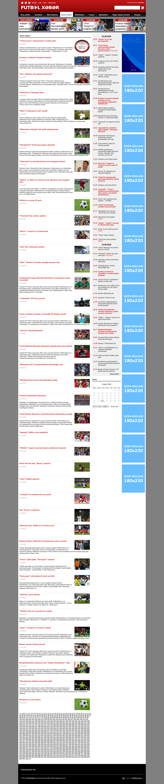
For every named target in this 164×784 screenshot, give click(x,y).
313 (39, 735)
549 (57, 753)
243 (36, 730)
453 (45, 746)
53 (59, 715)
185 (70, 724)
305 (85, 733)
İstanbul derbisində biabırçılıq (32, 396)
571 (54, 755)
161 (66, 723)
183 (63, 724)
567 (42, 755)
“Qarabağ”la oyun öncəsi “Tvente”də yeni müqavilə (107, 212)
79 (44, 717)
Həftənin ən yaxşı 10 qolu (30, 200)
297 (60, 733)
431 (48, 744)
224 (48, 728)
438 (70, 744)
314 (42, 735)
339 (48, 737)
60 (75, 715)
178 (48, 724)
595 (57, 757)
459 (63, 746)
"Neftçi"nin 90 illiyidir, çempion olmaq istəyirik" (107, 206)
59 (72, 715)
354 (23, 739)
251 (60, 730)
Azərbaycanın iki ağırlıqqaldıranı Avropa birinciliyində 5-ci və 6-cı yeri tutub (108, 91)
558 (85, 753)
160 (63, 723)
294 (51, 733)
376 (20, 741)
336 (39, 737)
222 (42, 728)
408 (48, 742)
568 (45, 755)
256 (76, 730)
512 (85, 750)
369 (70, 739)
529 (66, 751)
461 (70, 746)
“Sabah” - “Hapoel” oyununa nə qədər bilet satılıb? (109, 318)
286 (26, 733)
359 (39, 739)
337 (42, 737)
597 (63, 757)
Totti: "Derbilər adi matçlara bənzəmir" (36, 74)
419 (82, 742)
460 (66, 746)
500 (48, 750)
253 (66, 730)
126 (30, 721)
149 (30, 723)
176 (42, 724)
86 (59, 717)
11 (40, 714)
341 (54, 737)
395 (79, 741)
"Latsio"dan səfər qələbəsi (107, 239)
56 (66, 715)
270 (48, 732)
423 (23, 744)
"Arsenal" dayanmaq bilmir (31, 330)
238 (20, 730)
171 (26, 724)
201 (48, 726)
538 (23, 753)
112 (57, 719)
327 (82, 735)
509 (76, 750)
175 (39, 724)
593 (51, 757)
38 (27, 715)
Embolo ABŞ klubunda (106, 293)
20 (59, 714)
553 (70, 753)
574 (63, 755)
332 (26, 737)
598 (66, 757)
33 (88, 714)
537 (20, 753)
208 (70, 726)
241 (30, 730)
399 (20, 742)
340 (51, 737)
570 (51, 755)
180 (54, 724)
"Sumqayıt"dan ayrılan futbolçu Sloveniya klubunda (108, 338)
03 (94, 393)
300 (70, 733)
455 (51, 746)
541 (33, 753)
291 (42, 733)
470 (26, 748)
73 (31, 717)
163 (73, 723)
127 (33, 721)
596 (60, 757)
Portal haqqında (26, 769)
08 (115, 393)
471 (30, 748)
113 (60, 719)
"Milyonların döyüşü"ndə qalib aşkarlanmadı (38, 129)
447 (26, 746)
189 (82, 724)
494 (30, 750)
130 (42, 721)
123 (20, 721)
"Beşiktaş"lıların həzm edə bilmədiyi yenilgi (38, 380)
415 (69, 742)
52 (57, 715)
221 (39, 728)
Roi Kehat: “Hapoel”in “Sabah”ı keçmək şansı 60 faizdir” (107, 165)
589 (39, 757)
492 (23, 750)
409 (51, 742)
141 (76, 721)
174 (36, 724)
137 (63, 721)
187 (76, 724)
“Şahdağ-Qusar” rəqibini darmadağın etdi (106, 266)
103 (30, 719)
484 (70, 748)
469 (23, 748)
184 (66, 724)
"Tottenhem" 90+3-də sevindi (32, 298)
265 (33, 732)
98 (85, 717)
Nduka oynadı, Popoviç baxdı (32, 644)
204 (57, 726)
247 (48, 730)
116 (69, 719)
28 (77, 714)
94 (77, 717)
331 (23, 737)
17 (53, 714)
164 (76, 723)
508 (73, 750)
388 (57, 741)
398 (88, 741)
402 (30, 742)
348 (76, 737)
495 (33, 750)
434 (57, 744)
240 (26, 730)
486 (76, 748)
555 (76, 753)
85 (57, 717)
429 (42, 744)
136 (60, 721)
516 (26, 751)
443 (85, 744)
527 (60, 751)
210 (76, 726)
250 (57, 730)
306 (88, 733)
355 (26, 739)
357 (33, 739)
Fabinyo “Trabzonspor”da (107, 343)
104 (33, 719)
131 (45, 721)
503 (57, 750)
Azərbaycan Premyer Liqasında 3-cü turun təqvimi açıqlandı (108, 273)
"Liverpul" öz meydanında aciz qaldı (35, 494)
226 (54, 728)
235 (82, 728)
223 (45, 728)
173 (33, 724)
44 (40, 715)
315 (45, 735)
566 (39, 755)
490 (88, 748)
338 (45, 737)
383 (42, 741)
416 (72, 742)
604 (85, 757)
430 (45, 744)
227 (57, 728)
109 (48, 719)
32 (86, 714)
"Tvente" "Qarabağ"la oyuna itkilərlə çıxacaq (107, 76)
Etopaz (137, 15)
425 (30, 744)
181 (57, 724)
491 (20, 750)
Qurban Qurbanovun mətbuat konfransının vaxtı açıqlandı (108, 324)
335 (36, 737)
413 (63, 742)
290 (39, 733)
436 (63, 744)
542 (36, 753)
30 (81, 714)
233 (76, 728)
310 (30, 735)
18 (55, 714)
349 (79, 737)
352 (88, 737)
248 (51, 730)
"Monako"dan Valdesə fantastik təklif (35, 681)
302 (76, 733)
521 (42, 751)
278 (73, 732)
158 (57, 723)
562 (26, 755)
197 (36, 726)
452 (42, 746)
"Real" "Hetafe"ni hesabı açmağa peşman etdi (39, 262)
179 (51, 724)
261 (20, 732)
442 (82, 744)
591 (45, 757)
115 (66, 719)
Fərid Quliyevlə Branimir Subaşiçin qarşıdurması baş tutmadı (45, 346)
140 (73, 721)
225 (51, 728)
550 (60, 753)
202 (51, 726)
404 (36, 742)
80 (46, 717)
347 (73, 737)
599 (70, 757)
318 (54, 735)
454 (48, 746)
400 (23, 742)
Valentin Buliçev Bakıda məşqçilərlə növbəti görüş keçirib (107, 110)
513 (88, 750)
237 (88, 728)
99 (88, 717)
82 (51, 717)
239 (23, 730)
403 (33, 742)
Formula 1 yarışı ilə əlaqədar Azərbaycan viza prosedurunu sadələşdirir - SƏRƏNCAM (108, 101)
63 (81, 715)
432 (51, 744)
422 (20, 744)
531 (73, 751)
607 (23, 758)
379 (30, 741)
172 (30, 724)
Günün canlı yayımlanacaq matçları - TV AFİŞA (107, 200)
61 (77, 715)
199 (42, 726)
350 (82, 737)
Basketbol (103, 15)
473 (36, 748)
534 (82, 751)
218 (30, 728)
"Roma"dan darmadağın (106, 217)
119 (77, 719)
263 (26, 732)
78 (42, 717)
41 (33, 715)
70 (24, 717)
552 (66, 753)
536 (88, 751)
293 (48, 733)
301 (73, 733)
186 (73, 724)
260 (88, 730)
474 (39, 748)
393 (73, 741)
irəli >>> (28, 758)
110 (51, 719)
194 (26, 726)
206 (63, 726)
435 (60, 744)
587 (33, 757)
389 (60, 741)
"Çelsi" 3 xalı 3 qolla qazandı (108, 229)
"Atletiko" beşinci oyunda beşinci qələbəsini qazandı (42, 448)
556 (79, 753)
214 (88, 726)
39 (29, 715)
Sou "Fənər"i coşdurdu (29, 510)
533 (79, 751)
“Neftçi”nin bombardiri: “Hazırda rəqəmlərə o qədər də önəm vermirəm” (108, 311)
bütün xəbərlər (114, 374)
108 (45, 719)
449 (33, 746)
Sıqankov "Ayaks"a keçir (106, 298)
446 (23, 746)
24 (68, 714)
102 (26, 719)
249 (54, 730)
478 (51, 748)
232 (73, 728)
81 (48, 717)
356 (30, 739)
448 (30, 746)
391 (66, 741)
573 (60, 755)
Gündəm (38, 15)
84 (55, 717)
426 (33, 744)
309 (26, 735)
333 (30, 737)
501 (51, 750)
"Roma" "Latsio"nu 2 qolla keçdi (33, 231)
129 (39, 721)
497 (39, 750)
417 (76, 742)
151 (36, 723)
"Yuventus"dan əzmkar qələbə (32, 216)
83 (53, 717)
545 (45, 753)
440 (76, 744)
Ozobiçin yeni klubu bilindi (107, 185)
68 (20, 717)
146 (20, 723)
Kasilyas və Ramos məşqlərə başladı (35, 57)
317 (51, 735)
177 (45, 724)
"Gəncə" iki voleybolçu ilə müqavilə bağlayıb (107, 172)
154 (45, 723)
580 (82, 755)
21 (62, 714)
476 (45, 748)
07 (111, 393)
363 (51, 739)
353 (20, 739)
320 (60, 735)
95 (79, 717)
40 (31, 715)
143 (82, 721)
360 (42, 739)
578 (76, 755)
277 (70, 732)
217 (26, 728)
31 (83, 714)
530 (70, 751)
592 (48, 757)
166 (82, 723)
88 (64, 717)
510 (79, 750)
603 (82, 757)
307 (20, 735)
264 (30, 732)
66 (88, 715)
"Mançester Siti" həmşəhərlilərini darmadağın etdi (41, 364)
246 (45, 730)
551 (63, 753)
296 (57, 733)
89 (66, 717)
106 (39, 719)
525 (54, 751)
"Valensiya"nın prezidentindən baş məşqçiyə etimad (42, 161)
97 (83, 717)
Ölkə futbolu (52, 15)
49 (51, 715)
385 (48, 741)
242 (33, 730)
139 (70, 721)
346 (70, 737)
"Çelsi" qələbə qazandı (29, 479)
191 (88, 724)
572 (57, 755)
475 (42, 748)
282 (85, 732)
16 (51, 714)
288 (33, 733)
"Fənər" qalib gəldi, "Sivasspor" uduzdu (37, 559)
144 (85, 721)
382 (39, 741)
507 (70, 750)
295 (54, 733)
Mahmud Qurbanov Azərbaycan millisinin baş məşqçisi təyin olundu (107, 331)
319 (57, 735)
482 (63, 748)
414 (66, 742)
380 (33, 741)
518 (33, 751)
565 (36, 755)
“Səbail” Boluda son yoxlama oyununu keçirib (108, 248)
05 (102, 393)
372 (79, 739)
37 (24, 715)
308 (23, 735)
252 (63, 730)
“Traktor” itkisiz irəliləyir (106, 235)
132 (48, 721)
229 (63, 728)
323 (69, 735)
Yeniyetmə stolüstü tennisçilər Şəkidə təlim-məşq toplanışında (108, 69)
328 (85, 735)
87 (62, 717)
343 (60, 737)
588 (36, 757)
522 (45, 751)
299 (66, 733)
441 (79, 744)
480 (57, 748)
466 (85, 746)
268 (42, 732)
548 (54, 753)
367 (63, 739)
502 (54, 750)
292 (45, 733)
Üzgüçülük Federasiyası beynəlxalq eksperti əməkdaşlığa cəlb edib (106, 137)
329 (88, 735)
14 (46, 714)
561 (23, 755)
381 (36, 741)
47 (46, 715)
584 (23, 757)
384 (45, 741)
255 (73, 730)
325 (76, 735)
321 (63, 735)
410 (54, 742)
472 (33, 748)
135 (57, 721)
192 (20, 726)
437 (66, 744)
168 (88, 723)
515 (23, 751)
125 (26, 721)
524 (51, 751)
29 (79, 714)
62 (79, 715)
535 (85, 751)
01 (115, 391)
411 (57, 742)
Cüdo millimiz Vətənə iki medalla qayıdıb (106, 144)
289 (36, 733)
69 (22, 717)
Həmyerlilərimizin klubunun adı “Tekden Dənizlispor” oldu (44, 663)
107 (42, 719)
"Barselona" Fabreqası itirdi (31, 92)
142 (79, 721)
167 (85, 723)
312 (36, 735)
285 (23, 733)
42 (35, 715)
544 (42, 753)
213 (85, 726)
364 (54, 739)
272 (54, 732)
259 (85, 730)
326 (79, 735)
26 (73, 714)
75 (35, 717)
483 (66, 748)
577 (73, 755)
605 (88, 757)
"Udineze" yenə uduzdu (29, 594)
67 (90, 715)
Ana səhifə (25, 15)
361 (45, 739)
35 (20, 715)
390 (63, 741)
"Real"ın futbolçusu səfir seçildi (33, 111)
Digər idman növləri (121, 15)
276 (66, 732)
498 (42, 750)
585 (26, 757)
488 (82, 748)
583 (20, 757)
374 (85, 739)
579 (79, 755)
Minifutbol (79, 15)
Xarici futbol (66, 15)
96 (81, 717)
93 (75, 717)
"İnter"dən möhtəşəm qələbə (31, 247)
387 (54, 741)
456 (54, 746)
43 (38, 715)
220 (36, 728)
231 (70, 728)
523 (48, 751)
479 (54, 748)
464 (79, 746)
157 (54, 723)
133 (51, 721)
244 (39, 730)
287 (30, 733)
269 (45, 732)
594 (54, 757)
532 (76, 751)
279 (76, 732)
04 (98, 393)
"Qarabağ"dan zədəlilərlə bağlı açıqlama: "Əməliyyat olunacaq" (108, 129)
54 (62, 715)
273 (57, 732)
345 (66, 737)
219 (33, 728)
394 (76, 741)
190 (85, 724)
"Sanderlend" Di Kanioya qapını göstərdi (37, 145)
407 (45, 742)
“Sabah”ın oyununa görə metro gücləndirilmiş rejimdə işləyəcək (108, 179)
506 (66, 750)
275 (63, 732)
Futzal (91, 15)
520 (39, 751)
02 (119, 391)
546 (48, 753)
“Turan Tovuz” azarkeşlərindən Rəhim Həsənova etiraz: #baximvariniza (106, 48)
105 (36, 719)
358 (36, 739)
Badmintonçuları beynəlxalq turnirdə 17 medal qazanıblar (108, 117)
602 (79, 757)
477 (48, 748)
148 (26, 723)
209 (73, 726)
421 (88, 742)
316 (48, 735)
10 (38, 714)
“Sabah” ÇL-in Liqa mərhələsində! (105, 40)
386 (51, 741)
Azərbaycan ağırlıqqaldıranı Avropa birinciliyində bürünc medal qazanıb (107, 303)
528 (63, 751)
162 (70, 723)
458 (60, 746)
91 (70, 717)
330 (20, 737)
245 (42, 730)
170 (23, 724)
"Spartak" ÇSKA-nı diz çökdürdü (33, 432)
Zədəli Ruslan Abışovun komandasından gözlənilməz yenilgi (45, 414)
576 (70, 755)
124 (23, 721)
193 (23, 726)
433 (54, 744)
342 (57, 737)
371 (76, 739)
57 (68, 715)
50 (53, 715)
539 (26, 753)
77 (40, 717)
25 (70, 714)
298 (63, 733)
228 (60, 728)
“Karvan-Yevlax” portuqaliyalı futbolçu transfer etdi (108, 280)
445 (20, 746)
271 (51, 732)
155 (48, 723)
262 (23, 732)
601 (76, 757)
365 (57, 739)
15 (49, 714)
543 (39, 753)
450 (36, 746)
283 (88, 732)
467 (88, 746)
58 (70, 715)
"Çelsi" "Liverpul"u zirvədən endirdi (35, 628)
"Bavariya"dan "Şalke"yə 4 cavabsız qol (36, 525)
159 (60, 723)
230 (66, 728)
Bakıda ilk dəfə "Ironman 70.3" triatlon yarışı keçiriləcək (108, 370)
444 (88, 744)
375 (88, 739)
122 (87, 719)
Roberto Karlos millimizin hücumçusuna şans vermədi (42, 541)
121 (84, 719)
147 (23, 723)
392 (70, 741)
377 (23, 741)
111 (54, 719)
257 (79, 730)
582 (88, 755)
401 (26, 742)
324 (72, 735)
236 (85, 728)
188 (79, 724)
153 (42, 723)
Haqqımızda (52, 2)
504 (60, 750)
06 (107, 393)
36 (22, 715)
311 (33, 735)
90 (68, 717)
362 (48, 739)
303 (79, 733)
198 (39, 726)
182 (60, 724)
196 (33, 726)
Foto (40, 2)
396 (82, 741)
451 (39, 746)
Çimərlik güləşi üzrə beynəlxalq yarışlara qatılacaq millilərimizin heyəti (108, 82)
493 (26, 750)
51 (55, 715)
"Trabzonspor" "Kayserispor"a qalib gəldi (37, 41)
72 (29, 717)
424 (26, 744)
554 (73, 753)
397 (85, 741)
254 (70, 730)
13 (44, 714)
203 (54, 726)
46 (44, 715)
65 (85, 715)
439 (73, 744)
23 (66, 714)
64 (83, 715)
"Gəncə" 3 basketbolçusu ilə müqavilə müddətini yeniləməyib (107, 349)
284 (20, 733)
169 (20, 724)
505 (63, 750)
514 (20, 751)
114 (63, 719)
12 (42, 714)
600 (73, 757)
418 (79, 742)
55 (64, 715)
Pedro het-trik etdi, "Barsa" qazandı (34, 463)
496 (36, 750)
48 (48, 715)
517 (30, 751)
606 (20, 758)
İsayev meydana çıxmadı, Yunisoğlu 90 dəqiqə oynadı (42, 314)
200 (45, 726)
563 (30, 755)
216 (23, 728)
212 (82, 726)
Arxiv (44, 2)
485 (73, 748)
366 (60, 739)
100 (20, 719)
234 (79, 728)
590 (42, 757)
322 (66, 735)
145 (88, 721)
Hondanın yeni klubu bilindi (107, 159)
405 (39, 742)
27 (75, 714)
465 (82, 746)
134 (54, 721)
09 (119, 393)
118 (75, 719)
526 (57, 751)
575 (66, 755)
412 (60, 742)
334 (33, 737)
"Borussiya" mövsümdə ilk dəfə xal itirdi (37, 576)
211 (79, 726)
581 (85, 755)
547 (51, 753)
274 (60, 732)
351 (85, 737)
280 (79, 732)
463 (76, 746)
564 (33, 755)
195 (30, 726)
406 (42, 742)
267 (39, 732)
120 (80, 719)
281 (82, 732)
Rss (34, 769)
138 (66, 721)
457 (57, 746)
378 (26, 741)
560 (20, 755)
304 (82, 733)
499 (45, 750)
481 (60, 748)
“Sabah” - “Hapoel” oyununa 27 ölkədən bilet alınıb (108, 224)
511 (82, 750)
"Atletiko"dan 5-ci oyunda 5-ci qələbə (35, 611)
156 (51, 723)
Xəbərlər (34, 2)
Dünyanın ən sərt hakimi (30, 700)
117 (72, 719)
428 (39, 744)
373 (82, 739)
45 (42, 715)
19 (57, 714)
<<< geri (22, 714)
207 (66, 726)
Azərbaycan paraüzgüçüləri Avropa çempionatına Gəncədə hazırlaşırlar (109, 363)
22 (64, 714)
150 (33, 723)
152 (39, 723)
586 (30, 757)
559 (88, 753)
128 (36, 721)
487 (79, 748)
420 (85, 742)
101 (23, 719)
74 (33, 717)
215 (20, 728)
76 (38, 717)
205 (60, 726)
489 (85, 748)
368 (66, 739)
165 (79, 723)
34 (90, 714)
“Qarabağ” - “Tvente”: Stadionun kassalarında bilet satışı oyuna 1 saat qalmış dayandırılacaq (108, 192)
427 (36, 744)
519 (36, 751)
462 (73, 746)
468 (20, 748)
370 (73, 739)
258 (82, 730)
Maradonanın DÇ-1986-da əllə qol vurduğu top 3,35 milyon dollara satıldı (108, 287)
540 (30, 753)
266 (36, 732)
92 (72, 717)
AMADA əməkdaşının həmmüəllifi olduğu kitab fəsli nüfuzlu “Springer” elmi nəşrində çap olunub (108, 152)
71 (27, 717)
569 (48, 755)
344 (63, 737)
